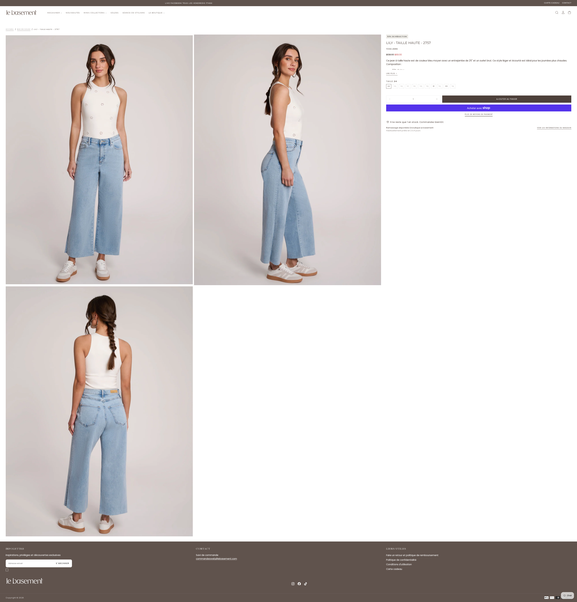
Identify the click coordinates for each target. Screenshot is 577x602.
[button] (557, 12)
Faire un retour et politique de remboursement (412, 555)
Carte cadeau (394, 569)
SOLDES (115, 13)
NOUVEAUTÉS (73, 13)
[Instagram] (293, 584)
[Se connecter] (563, 12)
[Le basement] (25, 581)
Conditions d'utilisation (399, 564)
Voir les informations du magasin (554, 128)
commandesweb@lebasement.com (216, 558)
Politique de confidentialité (401, 559)
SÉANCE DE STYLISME (133, 13)
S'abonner (62, 563)
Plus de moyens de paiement (479, 114)
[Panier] (569, 12)
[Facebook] (299, 584)
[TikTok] (305, 584)
